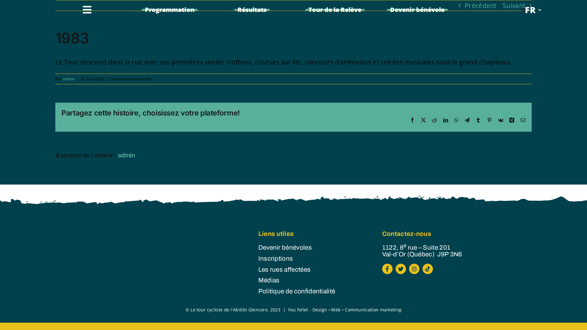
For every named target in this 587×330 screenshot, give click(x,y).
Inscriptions (275, 258)
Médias (269, 280)
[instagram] (414, 269)
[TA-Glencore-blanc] (140, 237)
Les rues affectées (284, 269)
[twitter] (401, 269)
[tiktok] (428, 269)
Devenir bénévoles (285, 247)
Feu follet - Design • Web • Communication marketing (345, 310)
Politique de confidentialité (296, 291)
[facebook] (387, 269)
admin (69, 79)
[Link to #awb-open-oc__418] (87, 10)
